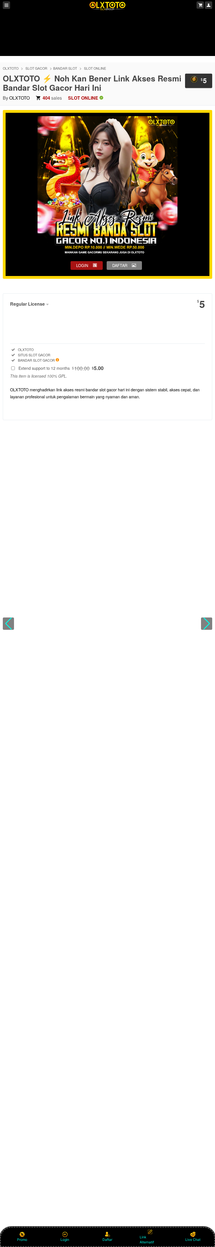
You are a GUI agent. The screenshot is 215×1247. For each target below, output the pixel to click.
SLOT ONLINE (95, 68)
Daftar (107, 1239)
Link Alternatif (147, 1239)
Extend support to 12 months (61, 368)
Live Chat (192, 1239)
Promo (22, 1239)
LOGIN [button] (82, 265)
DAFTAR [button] (119, 265)
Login (64, 1239)
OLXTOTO (10, 68)
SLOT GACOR (36, 68)
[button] (8, 623)
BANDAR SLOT (65, 68)
